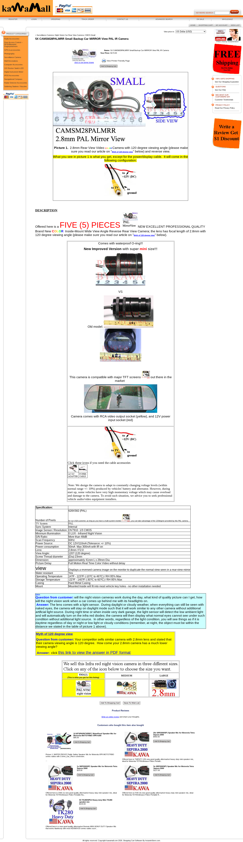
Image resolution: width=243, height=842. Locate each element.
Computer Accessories (13, 65)
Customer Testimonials (224, 100)
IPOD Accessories (11, 76)
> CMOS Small (89, 35)
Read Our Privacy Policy (225, 108)
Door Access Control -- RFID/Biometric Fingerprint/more (13, 44)
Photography (9, 54)
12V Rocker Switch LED (14, 68)
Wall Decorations (11, 61)
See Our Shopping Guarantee (227, 82)
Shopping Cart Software (132, 841)
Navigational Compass (13, 79)
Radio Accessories (11, 39)
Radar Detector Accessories (15, 83)
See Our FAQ (220, 90)
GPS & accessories (12, 50)
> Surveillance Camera (44, 35)
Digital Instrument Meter (13, 72)
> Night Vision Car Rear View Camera (68, 35)
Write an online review (110, 717)
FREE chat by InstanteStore (227, 42)
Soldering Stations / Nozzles (15, 86)
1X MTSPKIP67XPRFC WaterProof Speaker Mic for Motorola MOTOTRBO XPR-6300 (94, 735)
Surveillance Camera (12, 57)
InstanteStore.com (152, 841)
